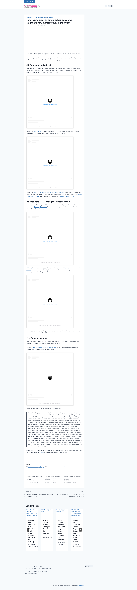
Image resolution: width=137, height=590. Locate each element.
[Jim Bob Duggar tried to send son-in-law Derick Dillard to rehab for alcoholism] (73, 471)
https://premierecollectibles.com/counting (44, 347)
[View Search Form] (39, 6)
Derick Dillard (42, 17)
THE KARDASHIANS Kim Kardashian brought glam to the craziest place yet (38, 494)
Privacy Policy (29, 1)
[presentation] (32, 513)
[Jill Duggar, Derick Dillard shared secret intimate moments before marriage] (35, 471)
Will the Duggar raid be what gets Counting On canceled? (46, 526)
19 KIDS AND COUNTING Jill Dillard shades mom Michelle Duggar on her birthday (31, 531)
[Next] (80, 530)
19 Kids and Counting (32, 17)
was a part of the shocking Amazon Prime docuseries (49, 192)
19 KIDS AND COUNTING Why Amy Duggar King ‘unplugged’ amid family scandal (76, 531)
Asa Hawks (62, 542)
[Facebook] (106, 6)
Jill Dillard (29, 268)
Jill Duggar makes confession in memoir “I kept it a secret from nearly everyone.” (54, 478)
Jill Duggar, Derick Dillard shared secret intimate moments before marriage (34, 478)
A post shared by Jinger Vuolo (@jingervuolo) (50, 262)
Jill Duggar (50, 17)
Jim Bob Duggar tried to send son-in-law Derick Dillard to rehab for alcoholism (72, 478)
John (46, 536)
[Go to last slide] (28, 530)
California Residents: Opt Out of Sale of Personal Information (36, 572)
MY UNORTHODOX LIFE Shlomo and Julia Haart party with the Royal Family (70, 494)
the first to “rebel (38, 131)
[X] (109, 6)
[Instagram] (111, 6)
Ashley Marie (31, 25)
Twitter (42, 452)
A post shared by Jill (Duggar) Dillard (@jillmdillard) (50, 126)
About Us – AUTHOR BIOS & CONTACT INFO (38, 569)
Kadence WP (80, 585)
